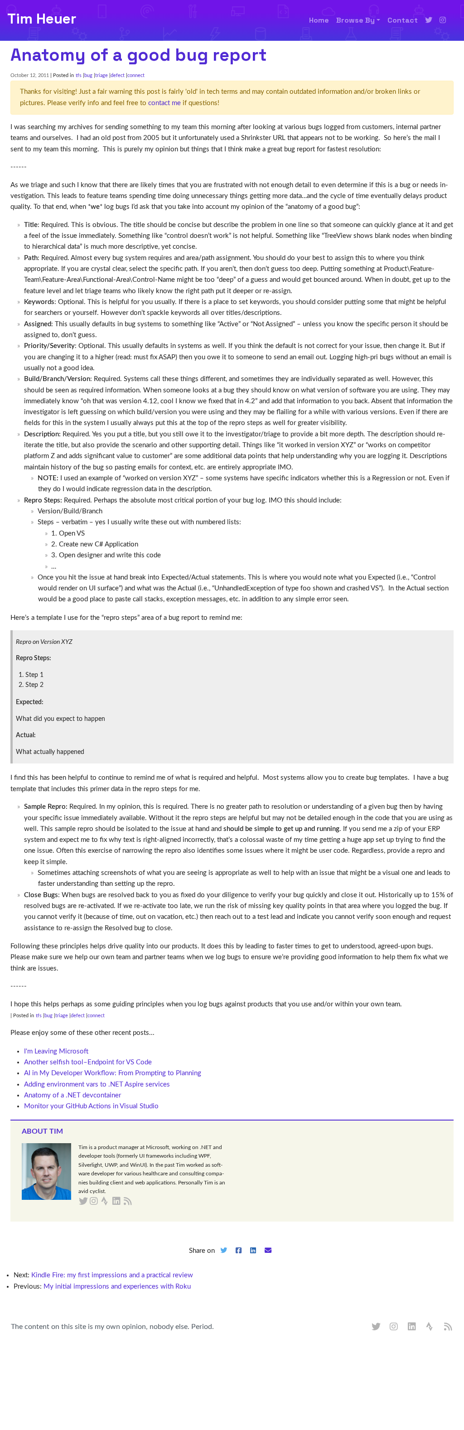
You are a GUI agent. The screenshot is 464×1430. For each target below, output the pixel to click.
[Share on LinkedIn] (253, 1258)
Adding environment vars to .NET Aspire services (97, 1084)
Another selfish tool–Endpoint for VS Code (88, 1062)
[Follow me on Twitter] (428, 20)
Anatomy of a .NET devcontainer (72, 1095)
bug (88, 75)
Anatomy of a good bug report (138, 55)
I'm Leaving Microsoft (56, 1051)
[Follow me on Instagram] (443, 20)
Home (319, 20)
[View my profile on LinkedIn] (412, 1327)
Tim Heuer (41, 19)
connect (136, 75)
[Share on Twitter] (223, 1258)
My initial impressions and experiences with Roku (117, 1286)
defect (118, 75)
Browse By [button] (355, 20)
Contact (402, 20)
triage (101, 75)
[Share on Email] (268, 1258)
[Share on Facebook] (238, 1258)
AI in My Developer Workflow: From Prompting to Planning (112, 1073)
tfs (79, 75)
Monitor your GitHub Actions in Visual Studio (91, 1106)
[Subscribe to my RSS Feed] (138, 1202)
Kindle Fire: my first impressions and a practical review (112, 1275)
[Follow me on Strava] (430, 1327)
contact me (164, 103)
